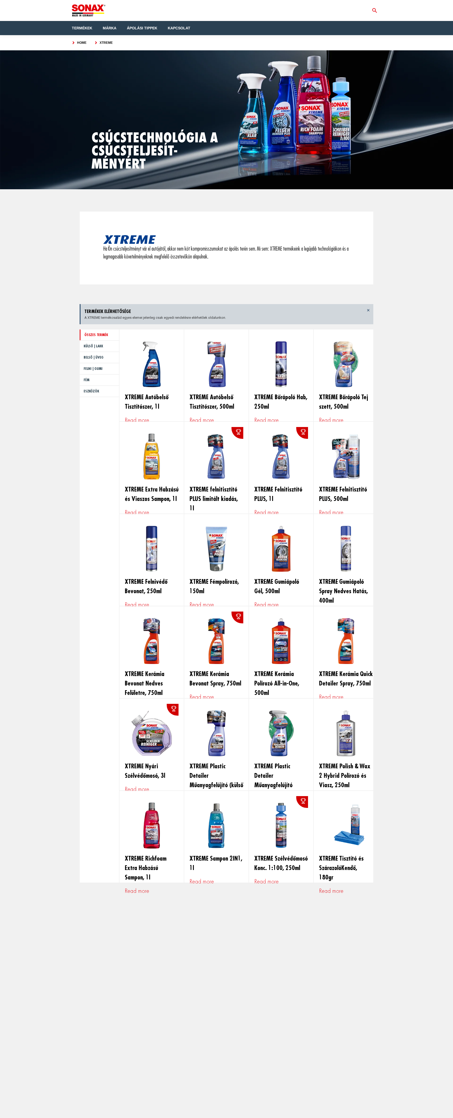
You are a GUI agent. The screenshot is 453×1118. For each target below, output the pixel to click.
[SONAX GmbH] (88, 10)
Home (82, 43)
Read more (137, 420)
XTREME (106, 43)
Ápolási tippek (142, 28)
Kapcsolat (179, 28)
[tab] (99, 335)
